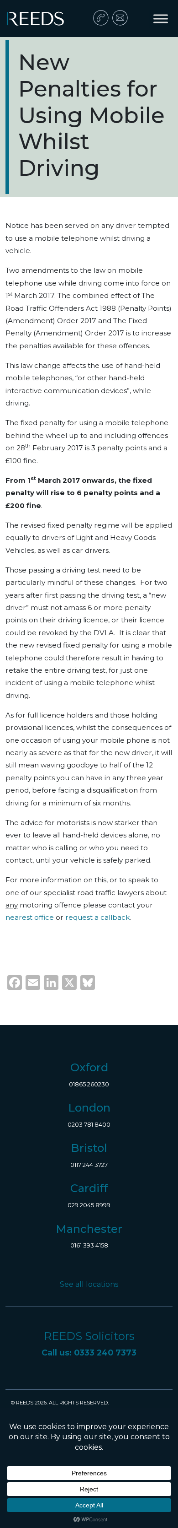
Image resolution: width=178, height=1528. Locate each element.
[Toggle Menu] (160, 18)
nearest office (30, 917)
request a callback (97, 917)
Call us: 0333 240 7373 (89, 1352)
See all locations (89, 1284)
